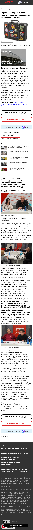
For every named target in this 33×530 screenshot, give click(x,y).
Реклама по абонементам (10, 462)
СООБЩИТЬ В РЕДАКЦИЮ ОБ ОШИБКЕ (14, 472)
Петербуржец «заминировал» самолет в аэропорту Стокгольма (14, 104)
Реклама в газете (16, 457)
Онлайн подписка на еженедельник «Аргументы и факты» (14, 454)
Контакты (5, 457)
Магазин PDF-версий (8, 451)
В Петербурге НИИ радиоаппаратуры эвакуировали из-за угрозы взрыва (18, 163)
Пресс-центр (24, 448)
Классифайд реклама (9, 467)
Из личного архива (7, 42)
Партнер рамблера (16, 521)
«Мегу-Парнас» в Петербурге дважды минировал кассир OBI (18, 158)
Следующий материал (16, 525)
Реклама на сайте (8, 460)
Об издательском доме (10, 448)
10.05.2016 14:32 (5, 7)
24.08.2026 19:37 (5, 178)
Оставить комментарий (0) (16, 119)
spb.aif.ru (16, 215)
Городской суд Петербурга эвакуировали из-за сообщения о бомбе (19, 147)
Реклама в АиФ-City (8, 464)
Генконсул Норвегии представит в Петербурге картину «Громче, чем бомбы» (19, 169)
